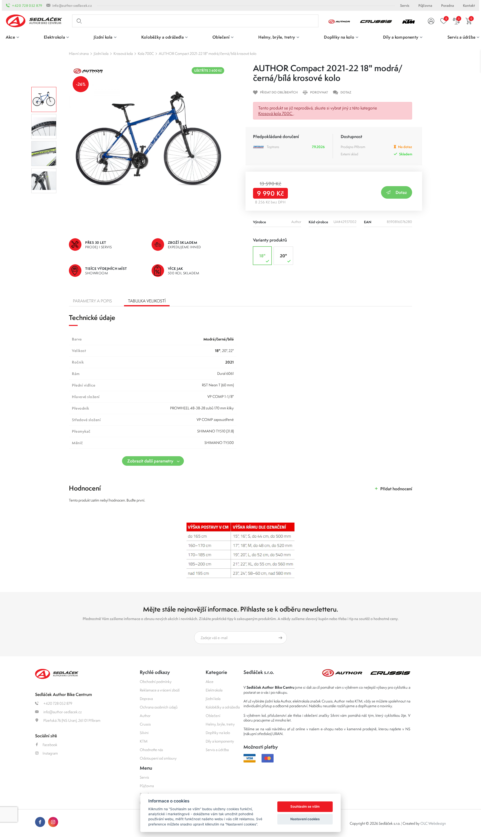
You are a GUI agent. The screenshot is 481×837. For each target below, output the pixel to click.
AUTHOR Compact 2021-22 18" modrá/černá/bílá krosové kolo (207, 53)
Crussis (145, 724)
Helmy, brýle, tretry (220, 724)
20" (283, 256)
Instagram (50, 753)
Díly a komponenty (220, 741)
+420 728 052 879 (27, 5)
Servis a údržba (217, 749)
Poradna (447, 5)
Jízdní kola (101, 53)
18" (262, 256)
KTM (144, 741)
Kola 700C (146, 53)
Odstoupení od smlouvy (158, 758)
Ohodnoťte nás (151, 749)
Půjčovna (425, 5)
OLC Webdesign (433, 823)
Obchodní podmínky (156, 681)
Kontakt (469, 5)
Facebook (50, 744)
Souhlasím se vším (305, 806)
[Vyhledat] (78, 21)
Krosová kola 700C (275, 113)
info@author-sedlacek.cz (72, 5)
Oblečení (213, 715)
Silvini (144, 732)
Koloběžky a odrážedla (223, 707)
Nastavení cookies (305, 819)
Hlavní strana (79, 53)
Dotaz (401, 192)
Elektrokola (214, 690)
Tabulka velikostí (147, 301)
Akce (209, 681)
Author (145, 715)
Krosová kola (123, 53)
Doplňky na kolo (218, 732)
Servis (404, 5)
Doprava (146, 698)
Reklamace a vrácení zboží (160, 690)
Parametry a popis (92, 301)
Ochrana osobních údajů (159, 707)
